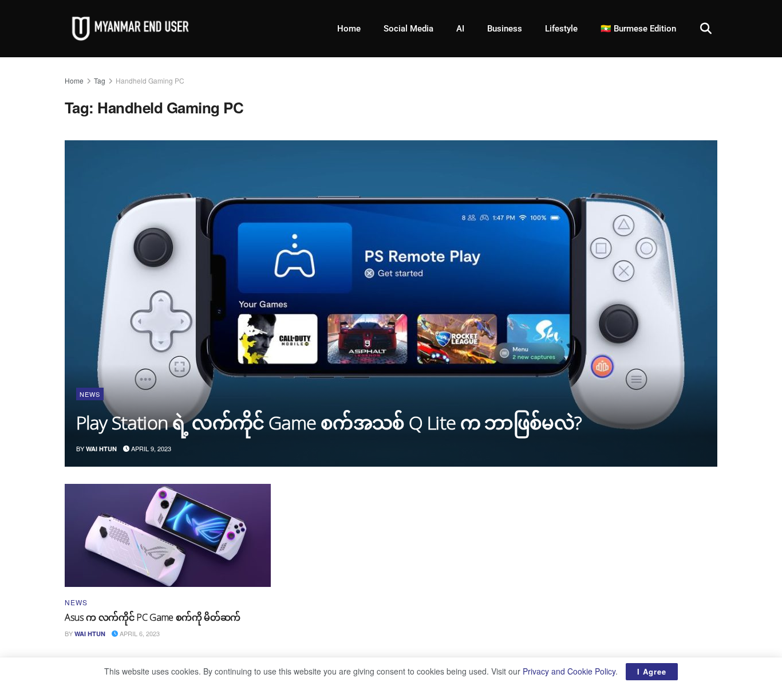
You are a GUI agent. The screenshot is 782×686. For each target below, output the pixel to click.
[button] (705, 28)
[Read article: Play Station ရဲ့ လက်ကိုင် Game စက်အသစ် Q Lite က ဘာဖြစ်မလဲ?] (391, 303)
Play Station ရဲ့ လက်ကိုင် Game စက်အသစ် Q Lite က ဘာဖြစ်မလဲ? (329, 422)
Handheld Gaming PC (150, 80)
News (90, 394)
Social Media (408, 28)
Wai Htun (101, 448)
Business (504, 28)
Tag (99, 80)
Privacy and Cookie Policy (569, 671)
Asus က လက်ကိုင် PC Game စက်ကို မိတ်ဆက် (152, 617)
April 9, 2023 (150, 448)
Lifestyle (561, 28)
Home (349, 28)
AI (460, 28)
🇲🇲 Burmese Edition (638, 28)
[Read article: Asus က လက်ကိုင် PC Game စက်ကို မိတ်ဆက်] (168, 535)
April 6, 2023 (139, 633)
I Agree (651, 671)
